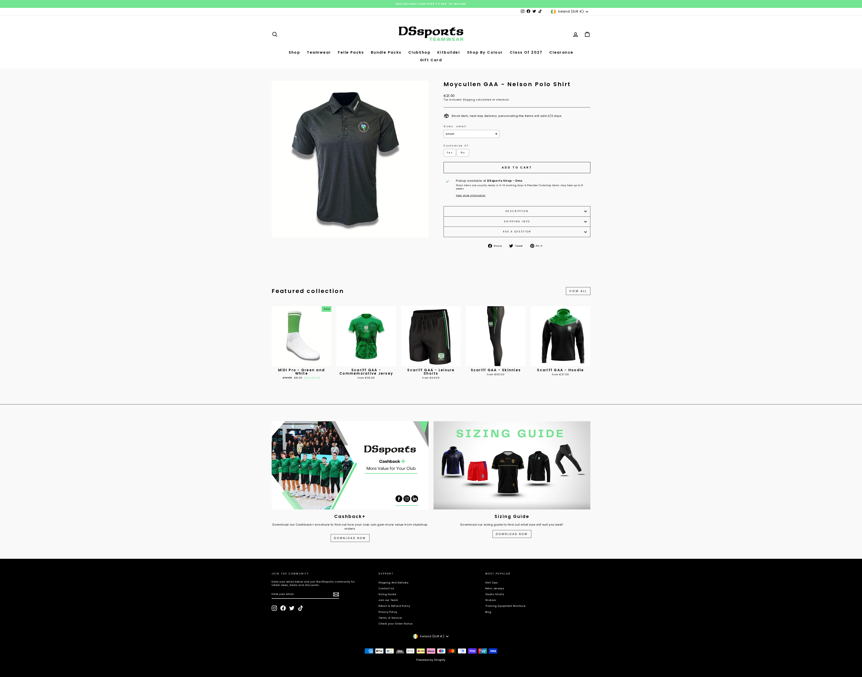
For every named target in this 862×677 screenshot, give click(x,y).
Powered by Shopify (431, 660)
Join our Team (388, 600)
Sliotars (490, 600)
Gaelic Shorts (494, 594)
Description (517, 211)
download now (512, 534)
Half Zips (491, 582)
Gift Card (431, 60)
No (463, 152)
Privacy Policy (387, 612)
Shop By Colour (485, 52)
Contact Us (386, 588)
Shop (294, 52)
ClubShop (419, 52)
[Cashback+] (350, 465)
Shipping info (517, 221)
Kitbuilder (448, 52)
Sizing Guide (387, 594)
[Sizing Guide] (511, 465)
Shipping (469, 99)
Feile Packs (351, 52)
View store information (471, 195)
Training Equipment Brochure (505, 606)
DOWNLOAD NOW (350, 538)
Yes (449, 152)
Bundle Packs (386, 52)
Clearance (561, 52)
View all (578, 291)
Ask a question (517, 231)
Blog (488, 612)
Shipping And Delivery (393, 582)
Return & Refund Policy (394, 606)
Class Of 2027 (526, 52)
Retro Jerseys (494, 588)
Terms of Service (390, 618)
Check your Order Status (395, 623)
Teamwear (319, 52)
